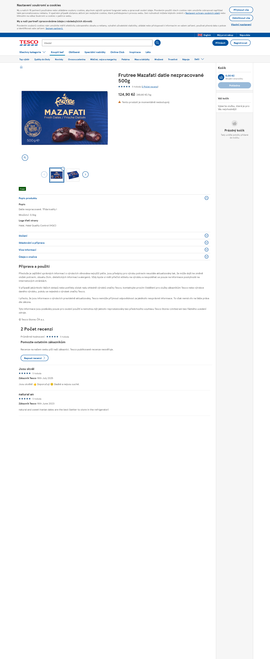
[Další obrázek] (85, 174)
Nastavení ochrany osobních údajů (202, 12)
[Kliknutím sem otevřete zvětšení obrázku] (25, 157)
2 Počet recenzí (150, 86)
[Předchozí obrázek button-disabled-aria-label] (44, 174)
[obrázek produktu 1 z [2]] (65, 118)
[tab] (56, 175)
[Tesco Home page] (28, 43)
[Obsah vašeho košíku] (221, 77)
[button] (204, 35)
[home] (21, 67)
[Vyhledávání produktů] (157, 43)
